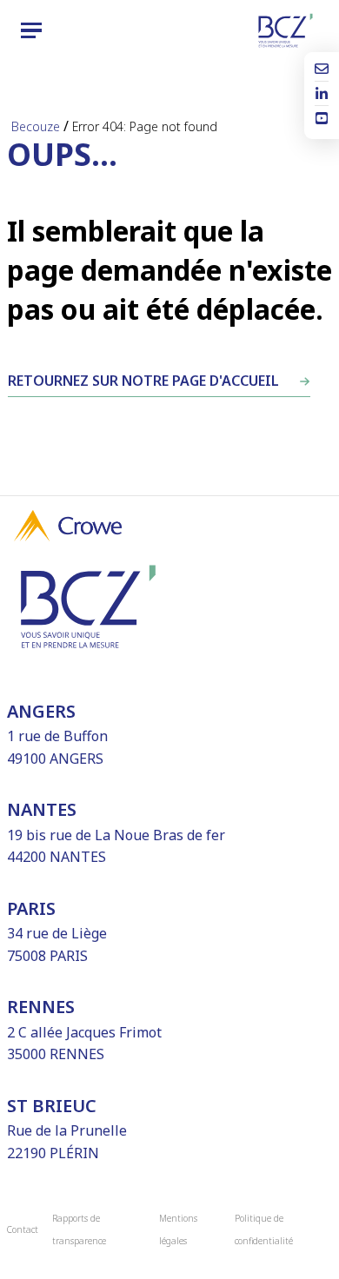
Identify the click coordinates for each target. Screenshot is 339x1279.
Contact (22, 1229)
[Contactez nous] (322, 70)
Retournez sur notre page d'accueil (143, 380)
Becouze (35, 126)
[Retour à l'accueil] (285, 30)
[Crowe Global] (68, 536)
